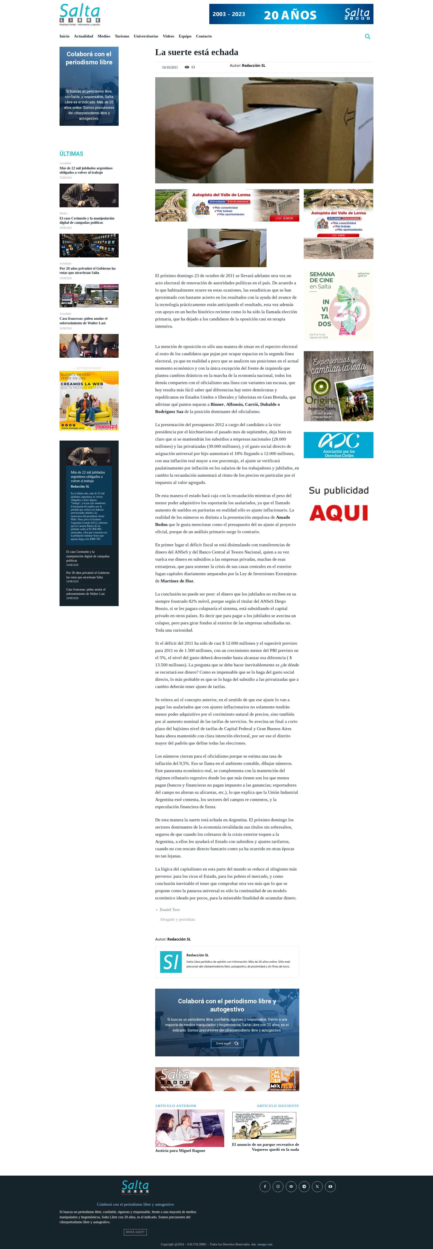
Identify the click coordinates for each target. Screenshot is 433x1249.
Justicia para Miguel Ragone (180, 1150)
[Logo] (80, 14)
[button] (367, 36)
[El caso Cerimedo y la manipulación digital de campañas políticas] (89, 245)
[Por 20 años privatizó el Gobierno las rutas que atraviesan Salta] (89, 296)
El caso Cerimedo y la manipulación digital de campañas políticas (87, 220)
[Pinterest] (136, 72)
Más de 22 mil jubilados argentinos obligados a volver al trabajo (86, 170)
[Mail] (291, 1186)
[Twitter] (136, 61)
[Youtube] (330, 1186)
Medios (64, 213)
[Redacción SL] (171, 962)
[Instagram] (278, 1186)
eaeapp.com (265, 1244)
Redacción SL (80, 486)
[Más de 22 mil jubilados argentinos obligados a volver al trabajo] (89, 195)
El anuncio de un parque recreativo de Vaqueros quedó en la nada (265, 1147)
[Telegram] (304, 1186)
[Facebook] (136, 51)
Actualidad (65, 163)
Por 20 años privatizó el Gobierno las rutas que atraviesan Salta (88, 270)
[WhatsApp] (136, 83)
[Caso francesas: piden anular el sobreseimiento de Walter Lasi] (89, 346)
